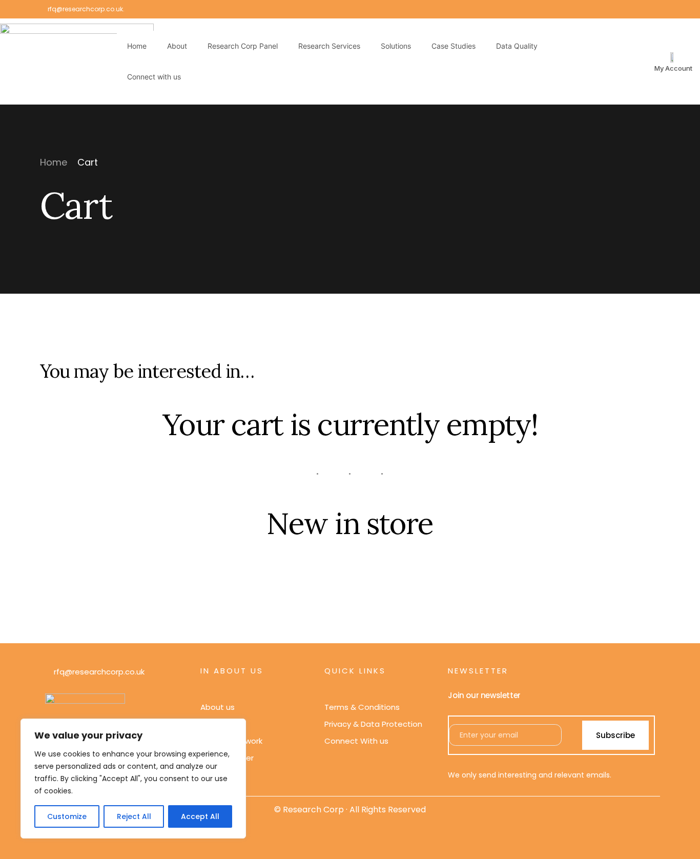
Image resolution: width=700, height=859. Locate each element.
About (177, 46)
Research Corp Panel (243, 46)
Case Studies (453, 46)
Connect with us (154, 76)
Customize (67, 816)
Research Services (329, 46)
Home (137, 46)
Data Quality (517, 46)
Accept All (200, 816)
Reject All (134, 816)
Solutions (396, 46)
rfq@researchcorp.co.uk (85, 9)
